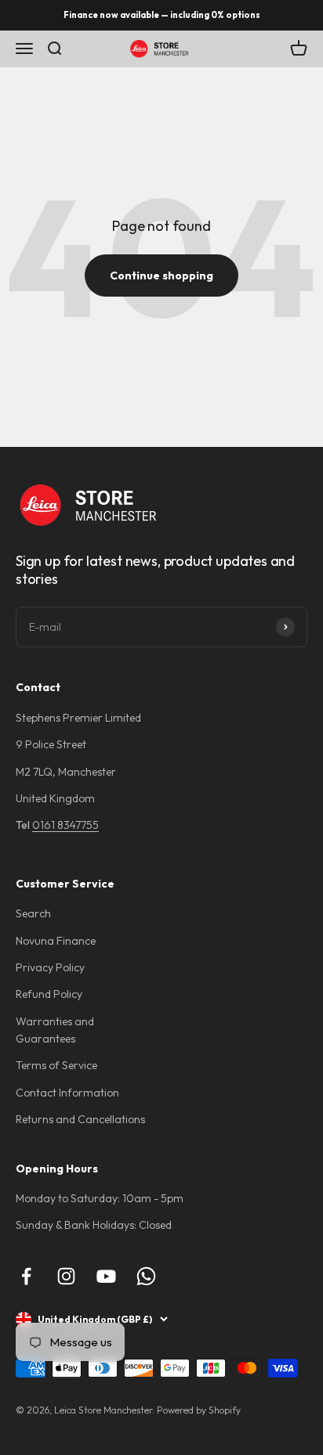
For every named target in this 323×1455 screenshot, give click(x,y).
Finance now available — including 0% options (162, 14)
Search (33, 913)
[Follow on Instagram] (66, 1276)
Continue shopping (161, 275)
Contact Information (67, 1093)
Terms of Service (56, 1065)
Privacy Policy (50, 967)
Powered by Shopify (199, 1410)
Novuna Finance (56, 941)
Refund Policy (49, 994)
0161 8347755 (65, 825)
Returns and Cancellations (80, 1119)
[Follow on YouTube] (106, 1276)
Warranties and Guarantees (55, 1030)
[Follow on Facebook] (26, 1276)
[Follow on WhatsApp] (146, 1276)
